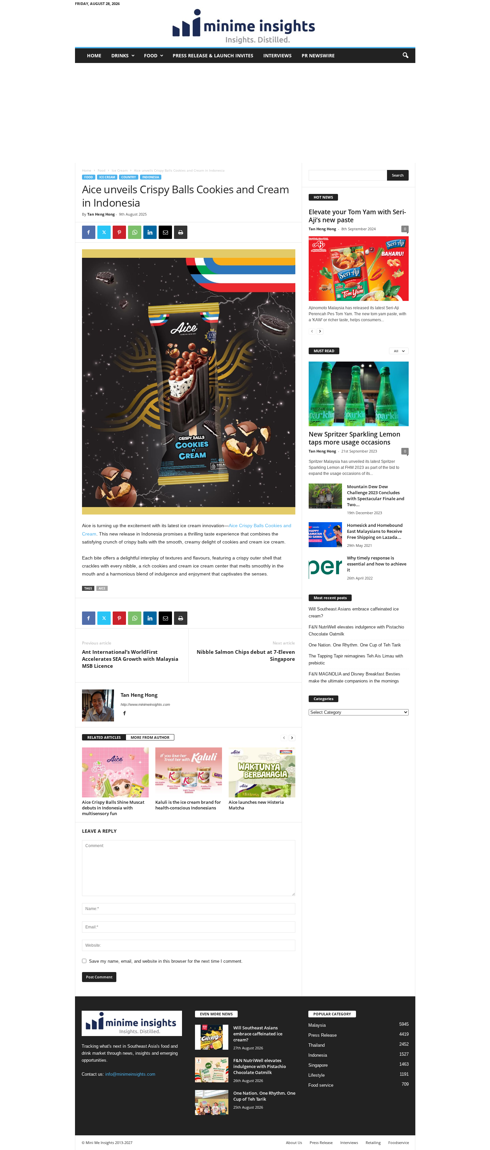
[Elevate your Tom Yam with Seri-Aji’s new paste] (359, 268)
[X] (104, 232)
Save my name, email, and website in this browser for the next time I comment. (166, 961)
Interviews (277, 55)
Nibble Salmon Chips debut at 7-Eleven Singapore (246, 655)
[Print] (180, 232)
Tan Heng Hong (101, 214)
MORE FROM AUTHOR (150, 737)
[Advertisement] (245, 113)
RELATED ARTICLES (104, 737)
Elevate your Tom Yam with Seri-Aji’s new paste (357, 216)
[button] (405, 55)
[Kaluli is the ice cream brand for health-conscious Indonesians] (188, 772)
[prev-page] (284, 737)
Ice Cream (120, 170)
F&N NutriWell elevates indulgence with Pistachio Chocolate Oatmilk (356, 630)
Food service (320, 1085)
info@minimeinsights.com (130, 1074)
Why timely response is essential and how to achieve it (376, 564)
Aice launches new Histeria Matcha (256, 805)
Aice (102, 588)
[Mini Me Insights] (245, 27)
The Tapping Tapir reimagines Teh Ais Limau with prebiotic (356, 659)
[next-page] (292, 737)
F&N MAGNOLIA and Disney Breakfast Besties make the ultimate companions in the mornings (354, 677)
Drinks (120, 55)
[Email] (165, 232)
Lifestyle (316, 1075)
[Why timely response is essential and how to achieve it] (325, 567)
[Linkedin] (150, 232)
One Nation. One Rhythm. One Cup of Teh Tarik (355, 644)
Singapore (318, 1065)
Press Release (322, 1035)
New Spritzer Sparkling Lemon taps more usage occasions (354, 438)
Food (150, 55)
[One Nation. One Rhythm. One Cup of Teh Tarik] (211, 1102)
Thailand (316, 1045)
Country (128, 177)
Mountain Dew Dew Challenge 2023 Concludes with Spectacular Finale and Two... (375, 496)
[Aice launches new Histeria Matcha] (262, 772)
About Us (294, 1142)
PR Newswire (318, 55)
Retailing (373, 1142)
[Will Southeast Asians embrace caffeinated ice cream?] (211, 1037)
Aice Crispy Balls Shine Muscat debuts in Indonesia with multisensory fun (113, 807)
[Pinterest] (119, 232)
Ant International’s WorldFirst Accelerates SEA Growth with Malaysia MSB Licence (130, 658)
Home (94, 55)
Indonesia (150, 177)
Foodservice (398, 1142)
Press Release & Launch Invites (213, 55)
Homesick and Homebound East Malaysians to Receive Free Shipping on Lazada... (375, 531)
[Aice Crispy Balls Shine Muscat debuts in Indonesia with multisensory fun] (115, 772)
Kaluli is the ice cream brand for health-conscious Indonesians (188, 805)
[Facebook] (88, 232)
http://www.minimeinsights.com (145, 704)
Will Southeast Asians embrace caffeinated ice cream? (354, 612)
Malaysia (317, 1025)
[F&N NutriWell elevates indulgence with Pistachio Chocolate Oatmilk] (211, 1069)
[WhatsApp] (134, 232)
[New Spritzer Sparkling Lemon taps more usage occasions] (359, 394)
